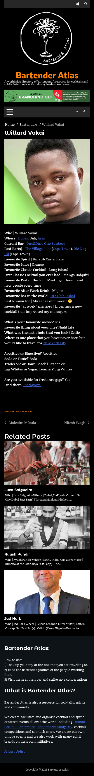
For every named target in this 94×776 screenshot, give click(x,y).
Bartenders (17, 411)
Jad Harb (12, 618)
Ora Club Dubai (62, 295)
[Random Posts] (77, 3)
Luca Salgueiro (18, 490)
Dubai (23, 238)
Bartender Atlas (47, 74)
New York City (54, 342)
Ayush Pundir (17, 554)
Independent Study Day (54, 726)
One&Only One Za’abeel (45, 243)
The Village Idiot (38, 248)
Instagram (32, 384)
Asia (41, 238)
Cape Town (62, 248)
